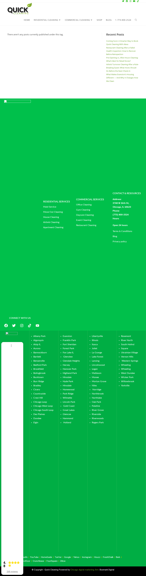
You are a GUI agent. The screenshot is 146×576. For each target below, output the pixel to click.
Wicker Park (127, 377)
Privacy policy (120, 241)
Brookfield (38, 369)
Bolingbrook (39, 373)
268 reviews (12, 571)
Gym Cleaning (83, 210)
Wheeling (126, 365)
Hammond (68, 418)
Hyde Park (68, 381)
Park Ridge (68, 394)
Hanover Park (69, 369)
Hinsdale (67, 377)
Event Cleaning (83, 220)
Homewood (68, 389)
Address (117, 199)
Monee (95, 377)
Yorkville (125, 385)
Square (124, 348)
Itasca (95, 344)
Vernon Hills (127, 357)
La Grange (97, 352)
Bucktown (38, 377)
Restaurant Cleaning (86, 225)
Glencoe (67, 414)
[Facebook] (6, 325)
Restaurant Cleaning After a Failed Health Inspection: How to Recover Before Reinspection (121, 51)
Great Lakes (69, 410)
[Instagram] (21, 325)
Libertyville (97, 336)
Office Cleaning (84, 205)
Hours (116, 218)
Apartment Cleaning (53, 227)
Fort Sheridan (69, 344)
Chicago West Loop (43, 406)
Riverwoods (98, 418)
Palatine (96, 406)
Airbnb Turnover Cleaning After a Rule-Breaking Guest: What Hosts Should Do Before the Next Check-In (122, 67)
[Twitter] (14, 325)
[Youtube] (37, 325)
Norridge (96, 389)
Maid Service (49, 207)
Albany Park (39, 336)
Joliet (94, 348)
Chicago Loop (40, 402)
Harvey (66, 365)
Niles (94, 385)
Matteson (96, 373)
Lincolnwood (98, 365)
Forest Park (68, 348)
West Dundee (128, 373)
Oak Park (96, 402)
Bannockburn (40, 352)
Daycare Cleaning (85, 215)
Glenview (68, 357)
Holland (67, 422)
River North (127, 340)
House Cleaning (51, 217)
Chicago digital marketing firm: (85, 569)
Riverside (96, 414)
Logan (95, 369)
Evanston (67, 336)
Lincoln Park (69, 402)
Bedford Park (40, 365)
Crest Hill (38, 398)
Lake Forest (97, 357)
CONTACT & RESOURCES (127, 193)
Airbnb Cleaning (51, 222)
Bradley (37, 385)
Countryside (39, 394)
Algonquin (38, 340)
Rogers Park (98, 422)
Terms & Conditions (122, 231)
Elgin (35, 422)
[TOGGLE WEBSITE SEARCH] (136, 20)
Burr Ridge (38, 381)
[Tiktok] (29, 325)
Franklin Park (69, 340)
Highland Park (70, 373)
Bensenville (39, 361)
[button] (129, 225)
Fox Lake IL (68, 352)
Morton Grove (99, 381)
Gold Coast (69, 406)
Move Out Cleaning (53, 212)
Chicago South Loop (43, 410)
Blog (115, 236)
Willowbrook (127, 381)
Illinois (95, 340)
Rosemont (126, 336)
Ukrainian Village (129, 352)
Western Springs (130, 361)
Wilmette (67, 398)
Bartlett (37, 357)
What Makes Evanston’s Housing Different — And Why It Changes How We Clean (122, 77)
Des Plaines (39, 414)
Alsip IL (37, 344)
